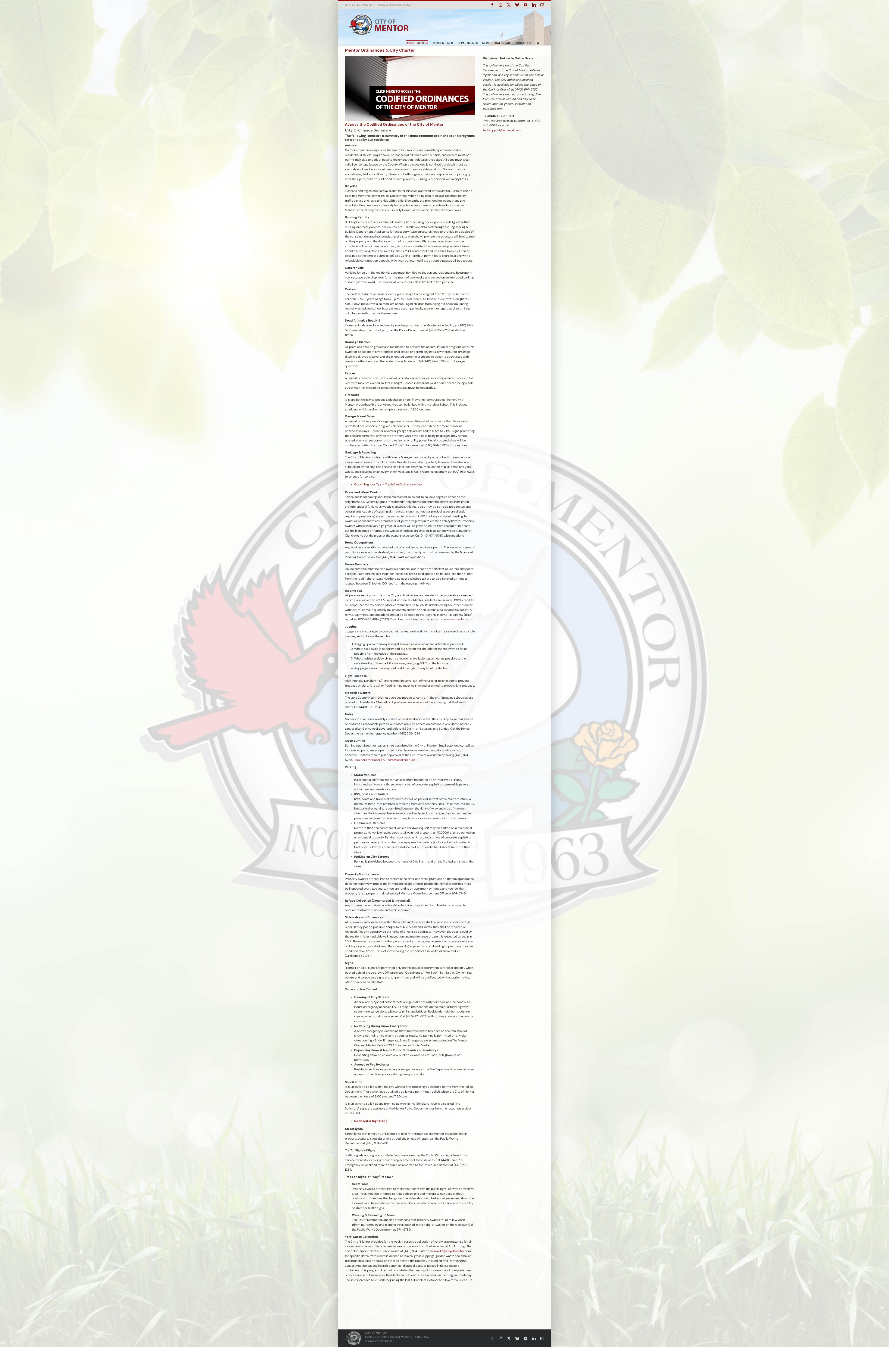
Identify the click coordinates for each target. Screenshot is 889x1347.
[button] (538, 42)
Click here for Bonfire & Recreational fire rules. (385, 760)
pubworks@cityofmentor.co (448, 1251)
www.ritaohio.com (459, 619)
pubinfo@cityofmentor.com (394, 4)
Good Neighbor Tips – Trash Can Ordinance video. (388, 484)
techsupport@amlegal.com (502, 130)
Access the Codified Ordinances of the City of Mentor (394, 124)
